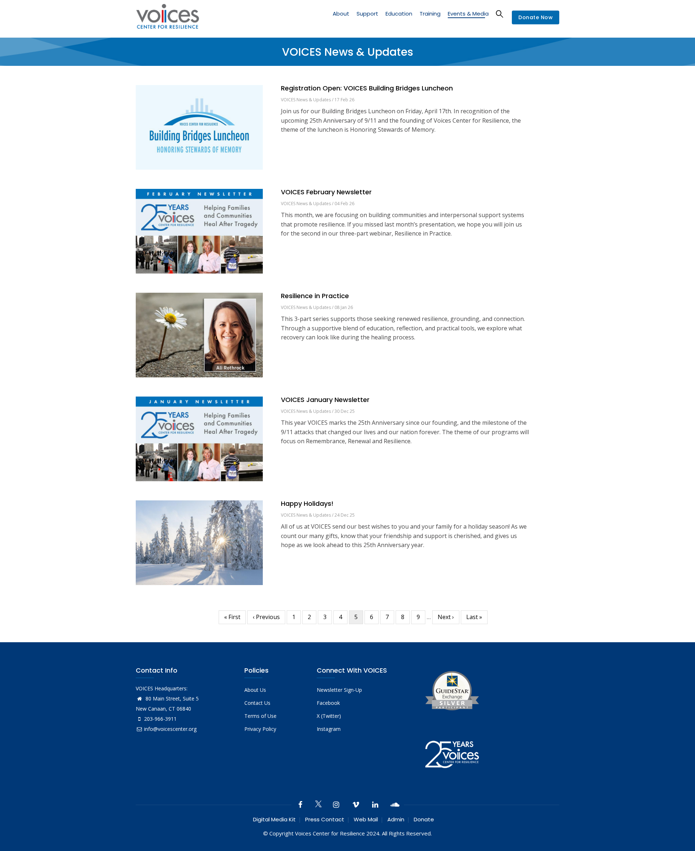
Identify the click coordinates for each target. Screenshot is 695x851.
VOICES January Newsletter (325, 399)
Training (430, 13)
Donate (424, 819)
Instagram (329, 728)
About (341, 13)
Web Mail (366, 819)
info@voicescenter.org (170, 728)
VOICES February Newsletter (326, 192)
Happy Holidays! (307, 503)
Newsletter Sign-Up (339, 689)
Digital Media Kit (274, 819)
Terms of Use (260, 715)
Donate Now (535, 17)
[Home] (167, 17)
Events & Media (468, 13)
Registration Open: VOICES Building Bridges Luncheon (367, 88)
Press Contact (324, 819)
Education (399, 13)
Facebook (328, 702)
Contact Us (257, 702)
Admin (395, 819)
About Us (255, 689)
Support (367, 13)
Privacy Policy (260, 728)
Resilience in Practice (315, 296)
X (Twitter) (329, 715)
